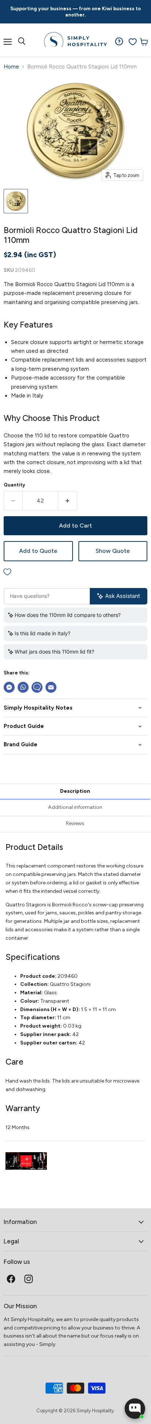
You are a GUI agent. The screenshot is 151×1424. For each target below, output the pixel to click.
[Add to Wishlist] (75, 572)
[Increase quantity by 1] (67, 500)
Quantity (14, 485)
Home (11, 67)
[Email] (50, 687)
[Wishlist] (132, 41)
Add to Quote (38, 550)
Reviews (75, 823)
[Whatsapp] (23, 687)
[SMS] (37, 687)
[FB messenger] (9, 687)
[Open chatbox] (135, 1408)
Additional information (75, 807)
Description (75, 791)
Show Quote (113, 550)
